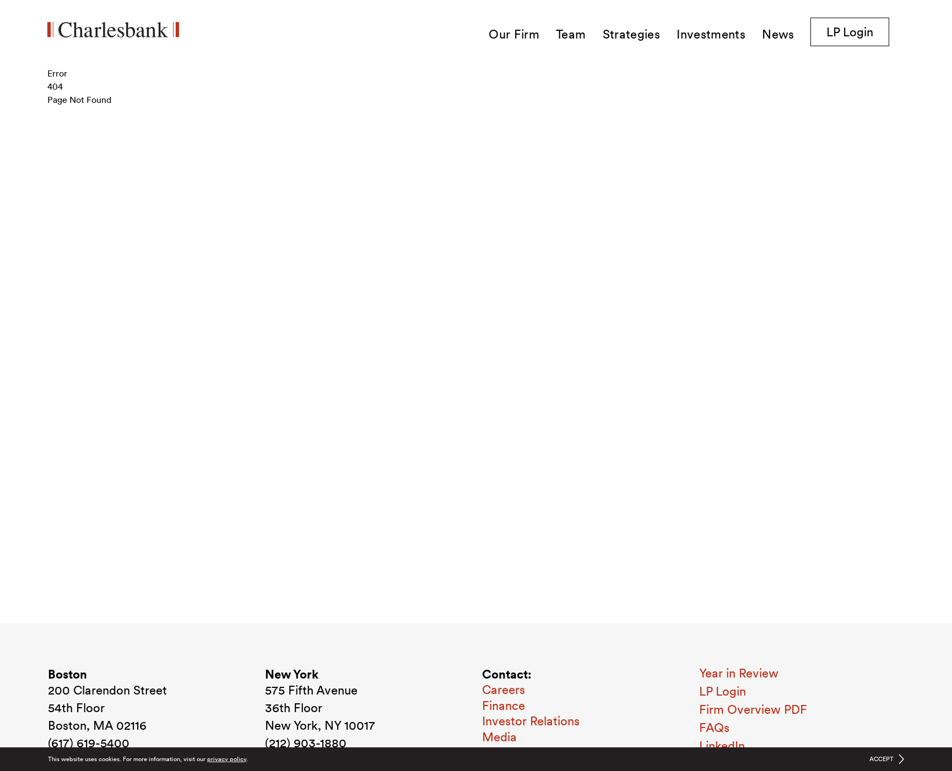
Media (499, 737)
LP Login (857, 31)
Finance (503, 705)
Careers (503, 689)
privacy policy (226, 759)
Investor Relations (531, 721)
